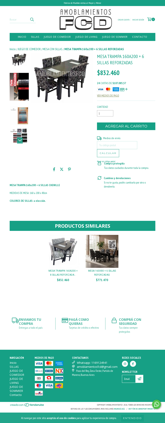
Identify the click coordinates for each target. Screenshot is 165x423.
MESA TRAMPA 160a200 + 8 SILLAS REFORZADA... (63, 272)
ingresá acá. (119, 409)
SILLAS (35, 37)
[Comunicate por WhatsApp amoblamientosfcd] (156, 404)
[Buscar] (32, 19)
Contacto (139, 37)
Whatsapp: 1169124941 (92, 363)
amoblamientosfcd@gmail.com (97, 367)
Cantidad (102, 107)
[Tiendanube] (27, 406)
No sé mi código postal (106, 161)
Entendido (132, 418)
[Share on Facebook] (54, 169)
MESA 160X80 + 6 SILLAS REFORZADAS (102, 272)
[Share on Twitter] (62, 169)
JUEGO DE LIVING (86, 37)
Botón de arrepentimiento (142, 409)
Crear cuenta (124, 19)
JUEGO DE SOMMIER (115, 37)
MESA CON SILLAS (52, 49)
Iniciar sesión (138, 19)
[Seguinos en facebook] (133, 364)
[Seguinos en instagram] (125, 364)
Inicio (22, 37)
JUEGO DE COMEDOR (57, 37)
